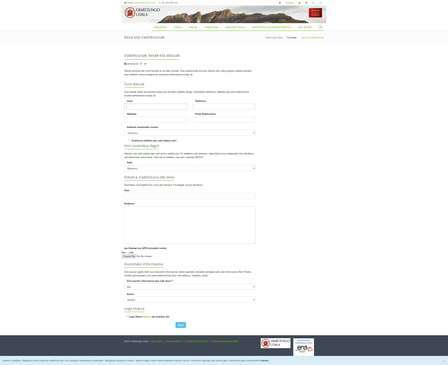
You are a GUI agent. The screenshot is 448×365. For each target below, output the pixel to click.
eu (313, 2)
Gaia (126, 190)
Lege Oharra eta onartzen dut (148, 316)
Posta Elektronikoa (205, 113)
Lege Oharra (156, 341)
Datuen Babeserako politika (225, 341)
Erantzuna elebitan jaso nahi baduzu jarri (154, 140)
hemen (264, 360)
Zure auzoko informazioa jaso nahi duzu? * (150, 280)
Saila (129, 162)
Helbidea (131, 113)
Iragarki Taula (235, 27)
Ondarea (290, 2)
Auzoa (130, 294)
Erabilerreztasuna (174, 341)
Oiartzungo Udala (274, 37)
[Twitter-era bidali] (145, 63)
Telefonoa (200, 101)
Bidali (181, 325)
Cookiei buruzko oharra (197, 341)
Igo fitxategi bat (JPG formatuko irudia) (145, 248)
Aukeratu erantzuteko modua (142, 127)
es (320, 2)
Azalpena (129, 203)
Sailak (193, 27)
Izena (130, 101)
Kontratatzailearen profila (271, 27)
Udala (178, 27)
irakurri (147, 316)
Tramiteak (211, 27)
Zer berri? (305, 27)
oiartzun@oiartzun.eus (145, 2)
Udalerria (160, 27)
